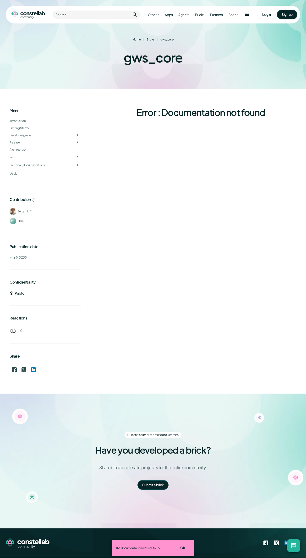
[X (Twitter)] (276, 543)
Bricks (199, 15)
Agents (183, 15)
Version (14, 173)
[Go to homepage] (28, 15)
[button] (247, 15)
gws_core (166, 39)
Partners (216, 15)
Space (234, 15)
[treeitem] (45, 128)
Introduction (18, 121)
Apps (169, 15)
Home (137, 39)
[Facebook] (266, 543)
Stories (153, 15)
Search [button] (96, 14)
